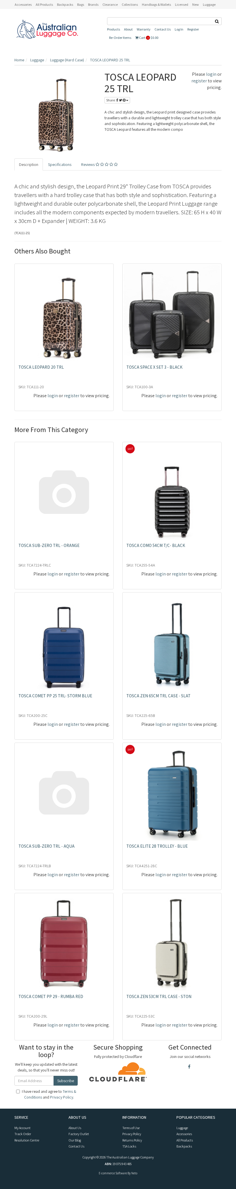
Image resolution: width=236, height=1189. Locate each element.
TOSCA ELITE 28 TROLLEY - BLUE (157, 846)
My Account (22, 1128)
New (195, 4)
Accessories (184, 1134)
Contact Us (163, 29)
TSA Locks (129, 1146)
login (211, 74)
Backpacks (184, 1146)
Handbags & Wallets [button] (156, 4)
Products (113, 29)
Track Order (22, 1134)
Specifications (59, 164)
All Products (44, 4)
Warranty (144, 29)
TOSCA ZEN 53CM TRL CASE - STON (158, 996)
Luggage (182, 1128)
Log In (179, 29)
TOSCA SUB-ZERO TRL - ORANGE (48, 545)
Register (193, 29)
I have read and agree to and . (49, 1094)
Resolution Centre (26, 1140)
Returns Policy (132, 1140)
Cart (148, 37)
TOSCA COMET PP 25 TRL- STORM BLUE (55, 695)
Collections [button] (130, 4)
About (128, 29)
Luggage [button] (209, 4)
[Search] (217, 21)
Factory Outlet (78, 1134)
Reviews (88, 164)
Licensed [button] (181, 4)
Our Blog (74, 1140)
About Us (74, 1128)
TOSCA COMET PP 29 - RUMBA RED (50, 996)
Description (28, 164)
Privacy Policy (61, 1097)
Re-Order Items (120, 37)
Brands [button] (93, 4)
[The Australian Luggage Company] (47, 29)
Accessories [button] (23, 4)
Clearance (110, 4)
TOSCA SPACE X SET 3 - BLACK (154, 367)
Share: (111, 100)
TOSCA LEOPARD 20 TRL (41, 367)
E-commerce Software (113, 1173)
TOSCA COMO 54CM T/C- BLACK (155, 545)
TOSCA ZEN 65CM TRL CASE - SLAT (158, 695)
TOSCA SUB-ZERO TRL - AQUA (46, 846)
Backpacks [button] (65, 4)
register (199, 81)
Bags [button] (80, 4)
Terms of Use (131, 1128)
